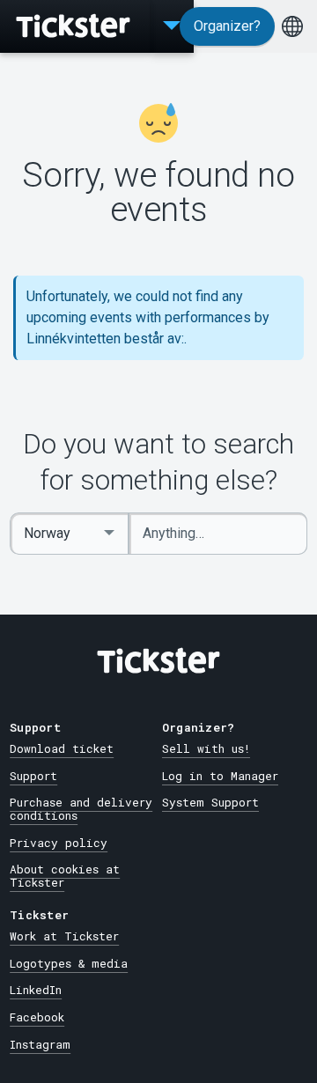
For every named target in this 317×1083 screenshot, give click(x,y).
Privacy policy (58, 843)
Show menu (172, 26)
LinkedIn (36, 990)
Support (33, 776)
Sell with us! (206, 748)
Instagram (40, 1044)
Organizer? (227, 26)
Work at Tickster (64, 936)
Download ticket (62, 748)
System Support (210, 802)
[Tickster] (75, 26)
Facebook (37, 1017)
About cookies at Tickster (65, 875)
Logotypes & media (69, 963)
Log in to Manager (220, 776)
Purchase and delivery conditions (81, 808)
